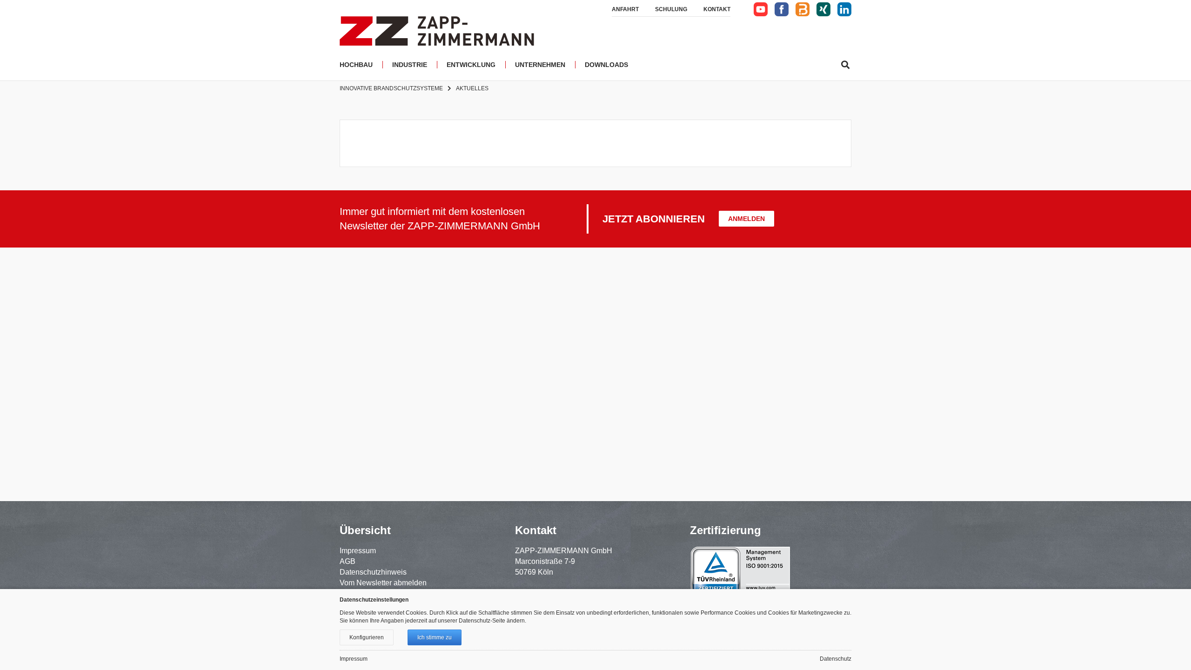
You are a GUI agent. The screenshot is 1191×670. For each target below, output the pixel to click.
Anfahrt (625, 9)
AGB (347, 561)
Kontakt (716, 9)
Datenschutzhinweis (373, 572)
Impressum (358, 551)
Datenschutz (835, 659)
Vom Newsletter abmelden (383, 583)
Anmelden (746, 218)
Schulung (671, 9)
